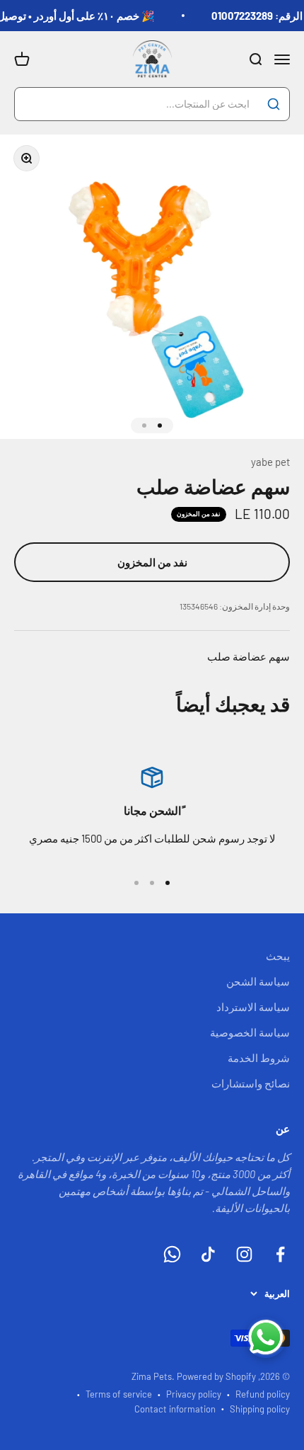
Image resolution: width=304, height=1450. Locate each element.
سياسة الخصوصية (250, 1032)
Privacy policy (193, 1394)
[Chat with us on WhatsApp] (265, 1337)
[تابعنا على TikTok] (208, 1254)
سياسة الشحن (258, 981)
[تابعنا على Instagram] (244, 1254)
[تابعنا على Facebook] (280, 1254)
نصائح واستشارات (250, 1083)
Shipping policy (260, 1409)
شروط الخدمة (259, 1057)
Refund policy (262, 1394)
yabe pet (270, 461)
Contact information (175, 1409)
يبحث (278, 955)
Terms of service (119, 1394)
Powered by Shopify (216, 1376)
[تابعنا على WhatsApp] (172, 1254)
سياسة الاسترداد (253, 1006)
